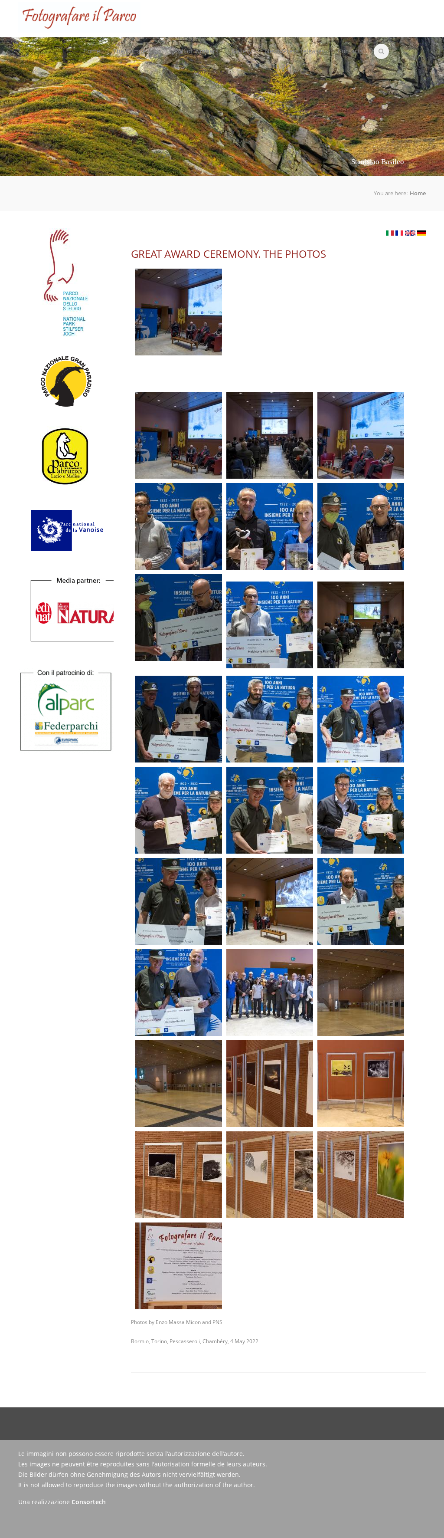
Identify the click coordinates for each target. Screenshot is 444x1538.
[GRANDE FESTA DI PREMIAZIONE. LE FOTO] (390, 233)
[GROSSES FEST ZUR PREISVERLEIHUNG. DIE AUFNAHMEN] (421, 233)
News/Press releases (295, 51)
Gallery (242, 51)
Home (91, 51)
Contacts (350, 51)
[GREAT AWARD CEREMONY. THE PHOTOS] (410, 233)
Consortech (89, 1502)
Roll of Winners (196, 51)
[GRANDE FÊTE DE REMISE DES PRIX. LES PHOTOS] (399, 233)
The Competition (134, 44)
